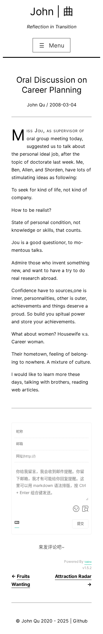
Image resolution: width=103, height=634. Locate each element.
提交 (80, 524)
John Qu (30, 621)
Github (80, 621)
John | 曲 (51, 11)
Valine (88, 561)
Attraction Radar (73, 576)
